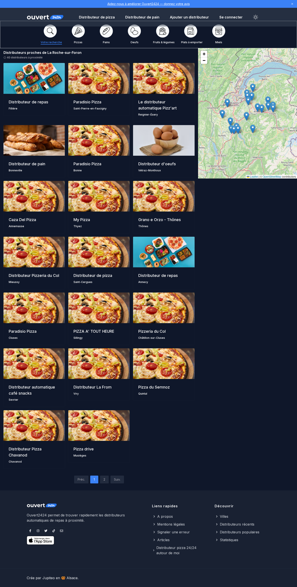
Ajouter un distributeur (189, 17)
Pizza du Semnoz (154, 387)
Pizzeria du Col (152, 331)
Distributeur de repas (28, 102)
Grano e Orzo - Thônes (159, 219)
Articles (163, 540)
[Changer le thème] (256, 17)
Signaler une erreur (173, 532)
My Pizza (81, 219)
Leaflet (253, 176)
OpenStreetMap (272, 176)
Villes (224, 516)
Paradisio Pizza (87, 102)
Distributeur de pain (142, 17)
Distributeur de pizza (97, 17)
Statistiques (229, 540)
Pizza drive (83, 449)
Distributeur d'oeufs (157, 164)
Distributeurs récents (237, 524)
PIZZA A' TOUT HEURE (93, 331)
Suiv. (117, 479)
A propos (165, 516)
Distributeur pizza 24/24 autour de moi (176, 550)
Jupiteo (48, 578)
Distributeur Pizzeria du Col (34, 275)
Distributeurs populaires (239, 532)
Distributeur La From (92, 387)
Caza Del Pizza (22, 219)
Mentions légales (171, 524)
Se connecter (231, 17)
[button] (246, 116)
